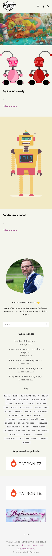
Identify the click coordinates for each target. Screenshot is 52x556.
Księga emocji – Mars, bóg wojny (25, 376)
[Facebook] (43, 6)
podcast (38, 415)
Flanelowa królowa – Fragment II (25, 360)
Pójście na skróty (14, 91)
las (6, 407)
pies (29, 415)
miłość (38, 407)
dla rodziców (38, 400)
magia (14, 407)
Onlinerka (34, 552)
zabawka (37, 435)
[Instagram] (47, 6)
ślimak (26, 442)
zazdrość (10, 438)
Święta (43, 438)
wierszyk (42, 431)
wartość (20, 431)
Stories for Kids (26, 423)
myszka (18, 411)
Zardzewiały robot (14, 215)
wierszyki (14, 435)
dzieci (9, 404)
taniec (26, 427)
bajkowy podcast (30, 396)
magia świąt (26, 407)
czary (45, 396)
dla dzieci (23, 400)
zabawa (26, 435)
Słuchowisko (13, 427)
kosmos (30, 404)
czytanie (11, 400)
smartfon (10, 423)
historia (19, 404)
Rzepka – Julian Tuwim (25, 341)
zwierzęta (31, 438)
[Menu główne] (37, 6)
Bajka (7, 396)
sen (43, 419)
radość (34, 419)
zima (20, 438)
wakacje (9, 431)
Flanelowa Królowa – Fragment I (25, 368)
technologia (39, 427)
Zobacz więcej (10, 106)
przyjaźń (23, 419)
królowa (41, 404)
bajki (15, 396)
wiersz (31, 431)
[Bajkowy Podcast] (9, 6)
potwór (12, 419)
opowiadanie (40, 411)
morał (8, 411)
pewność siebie (16, 415)
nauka (28, 411)
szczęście (42, 423)
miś (45, 407)
